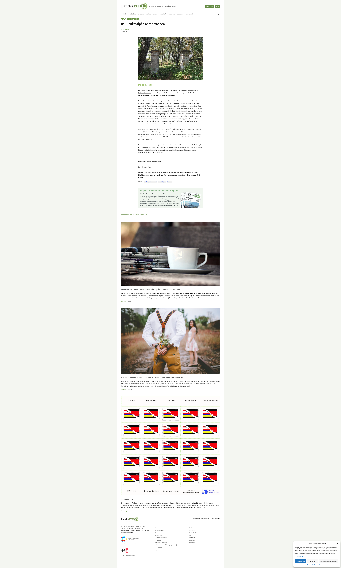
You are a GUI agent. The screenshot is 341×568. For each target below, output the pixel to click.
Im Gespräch (189, 14)
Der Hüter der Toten (144, 167)
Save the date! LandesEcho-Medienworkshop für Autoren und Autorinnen (150, 289)
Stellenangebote (159, 530)
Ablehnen (313, 561)
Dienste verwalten (299, 556)
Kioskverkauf (158, 535)
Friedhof (155, 181)
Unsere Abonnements (161, 538)
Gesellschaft (132, 14)
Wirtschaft (163, 14)
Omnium (158, 90)
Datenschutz (310, 565)
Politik (124, 14)
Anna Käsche (123, 389)
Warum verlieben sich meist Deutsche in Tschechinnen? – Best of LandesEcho (152, 377)
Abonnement (209, 6)
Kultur (155, 14)
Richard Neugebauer (125, 511)
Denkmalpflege (148, 181)
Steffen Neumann (125, 29)
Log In (217, 6)
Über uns (157, 528)
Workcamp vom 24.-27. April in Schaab (160, 134)
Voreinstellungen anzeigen (328, 561)
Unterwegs (172, 14)
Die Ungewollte (127, 499)
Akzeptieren (301, 561)
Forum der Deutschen (144, 14)
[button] (337, 543)
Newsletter (158, 540)
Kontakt (157, 533)
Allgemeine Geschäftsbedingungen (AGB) (166, 545)
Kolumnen (180, 14)
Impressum (323, 565)
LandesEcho (123, 301)
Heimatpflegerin (162, 181)
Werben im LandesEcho (161, 542)
